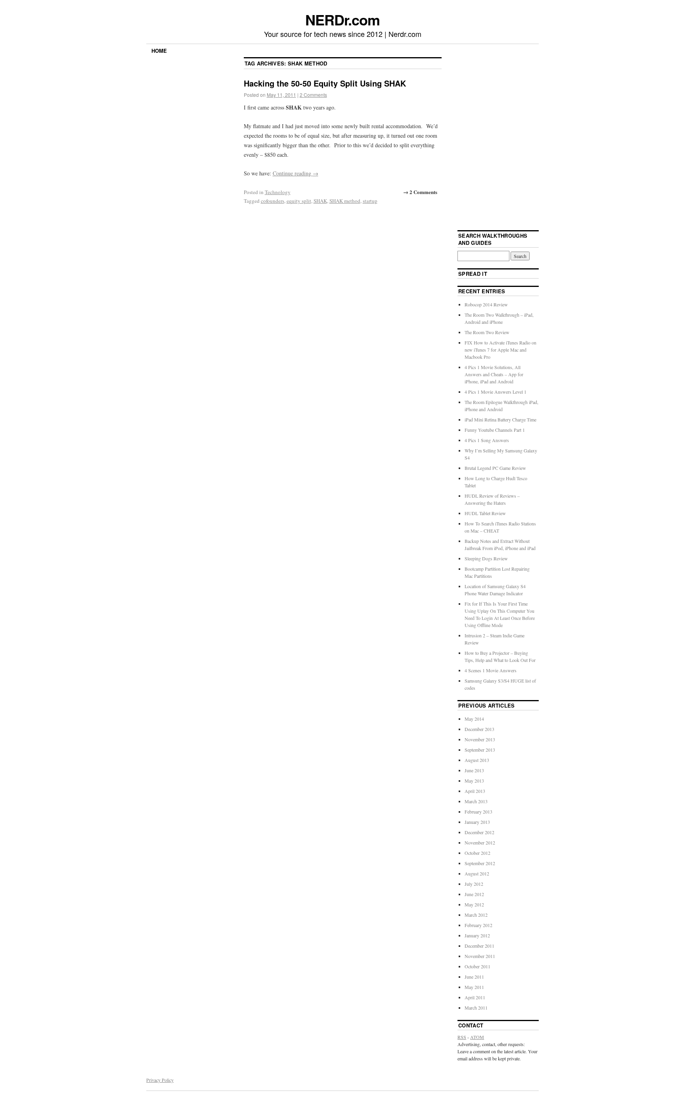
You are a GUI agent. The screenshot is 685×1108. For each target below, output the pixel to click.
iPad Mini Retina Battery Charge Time (500, 419)
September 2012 (480, 863)
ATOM (477, 1037)
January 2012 (477, 935)
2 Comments (313, 94)
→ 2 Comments (420, 192)
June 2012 (474, 894)
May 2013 (474, 780)
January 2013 (477, 822)
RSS (461, 1037)
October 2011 (477, 966)
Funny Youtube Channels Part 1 (495, 430)
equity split (299, 200)
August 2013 (477, 760)
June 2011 (474, 976)
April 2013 (475, 791)
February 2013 (478, 811)
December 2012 (479, 832)
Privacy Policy (160, 1080)
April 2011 (475, 997)
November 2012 (480, 842)
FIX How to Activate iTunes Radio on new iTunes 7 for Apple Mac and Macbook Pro (500, 349)
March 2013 (476, 801)
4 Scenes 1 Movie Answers (491, 670)
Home (159, 50)
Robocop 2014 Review (486, 304)
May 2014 (474, 719)
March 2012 (476, 915)
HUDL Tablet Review (485, 513)
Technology (278, 192)
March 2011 (476, 1007)
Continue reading (295, 173)
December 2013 (479, 729)
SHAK (320, 200)
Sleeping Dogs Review (486, 558)
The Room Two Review (487, 332)
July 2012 (474, 884)
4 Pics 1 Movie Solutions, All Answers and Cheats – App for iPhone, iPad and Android (494, 374)
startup (370, 200)
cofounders (272, 200)
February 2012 (478, 925)
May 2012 (474, 904)
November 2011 (480, 956)
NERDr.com (342, 19)
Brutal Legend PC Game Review (495, 468)
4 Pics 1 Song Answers (487, 440)
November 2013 (480, 739)
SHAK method (344, 200)
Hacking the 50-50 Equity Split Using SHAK (325, 83)
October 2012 (477, 853)
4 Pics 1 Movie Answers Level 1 (495, 392)
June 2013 (474, 770)
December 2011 (479, 946)
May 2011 (474, 987)
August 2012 (477, 873)
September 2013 (480, 749)
